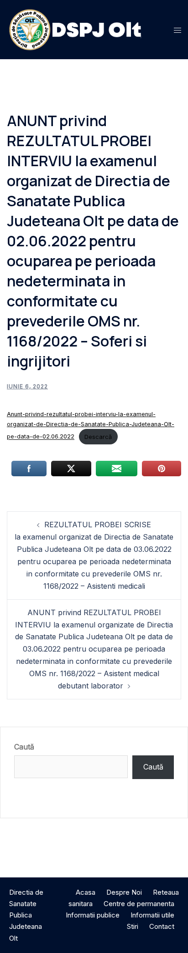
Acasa (85, 892)
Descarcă (98, 436)
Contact (161, 926)
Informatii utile (152, 915)
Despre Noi (124, 892)
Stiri (132, 926)
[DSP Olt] (75, 28)
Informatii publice (93, 915)
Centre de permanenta (139, 903)
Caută (24, 746)
